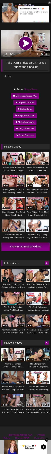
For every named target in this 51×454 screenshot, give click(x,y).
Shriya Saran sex (26, 128)
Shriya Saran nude (26, 115)
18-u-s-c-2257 (22, 438)
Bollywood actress (26, 102)
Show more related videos (25, 246)
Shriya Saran (30, 89)
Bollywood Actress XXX (26, 96)
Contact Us (39, 438)
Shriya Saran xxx (26, 135)
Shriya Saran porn (26, 122)
